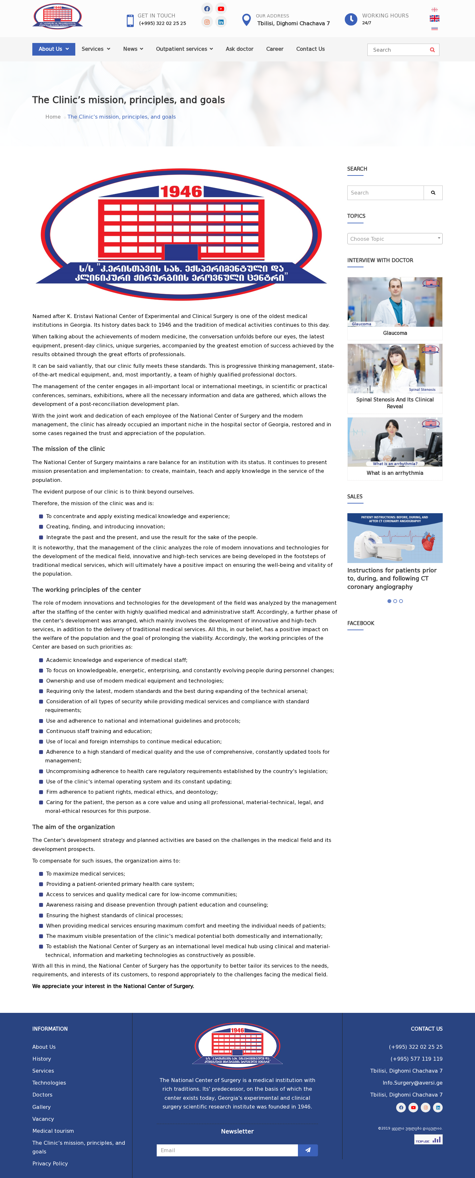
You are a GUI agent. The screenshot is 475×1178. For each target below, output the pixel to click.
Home (53, 117)
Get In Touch (156, 16)
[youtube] (221, 8)
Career (274, 49)
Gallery (41, 1107)
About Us (51, 49)
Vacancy (43, 1119)
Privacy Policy (50, 1164)
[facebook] (207, 8)
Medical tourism (53, 1131)
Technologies (49, 1083)
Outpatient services (182, 49)
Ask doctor (239, 49)
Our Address (272, 15)
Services (93, 49)
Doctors (42, 1095)
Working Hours (385, 16)
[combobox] (395, 238)
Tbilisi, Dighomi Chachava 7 (294, 23)
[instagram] (207, 21)
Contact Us (310, 49)
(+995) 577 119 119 (417, 1059)
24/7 (366, 22)
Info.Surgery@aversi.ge (413, 1083)
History (41, 1059)
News (131, 49)
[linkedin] (221, 21)
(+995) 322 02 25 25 (162, 23)
